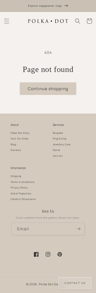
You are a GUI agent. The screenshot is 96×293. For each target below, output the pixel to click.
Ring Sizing (60, 138)
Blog (13, 144)
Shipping (16, 176)
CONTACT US (75, 283)
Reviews (16, 150)
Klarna (57, 150)
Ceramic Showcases (23, 199)
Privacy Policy (19, 187)
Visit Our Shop (19, 138)
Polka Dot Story (20, 133)
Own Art (58, 156)
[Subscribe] (78, 229)
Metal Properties (21, 193)
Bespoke (58, 133)
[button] (7, 21)
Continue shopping (48, 88)
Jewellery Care (62, 144)
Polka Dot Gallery (52, 284)
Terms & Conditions (23, 182)
